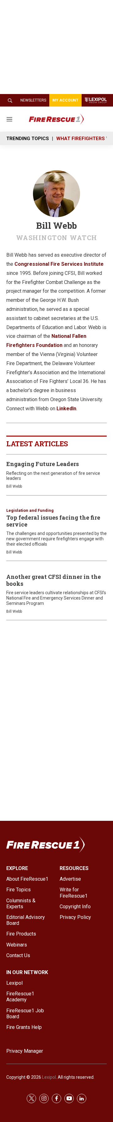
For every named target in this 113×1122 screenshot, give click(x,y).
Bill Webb (14, 486)
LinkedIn (66, 409)
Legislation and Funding (30, 510)
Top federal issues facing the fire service (53, 521)
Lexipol (49, 1077)
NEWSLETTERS (33, 100)
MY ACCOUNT (65, 100)
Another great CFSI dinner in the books (53, 580)
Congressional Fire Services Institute (59, 264)
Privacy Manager (24, 1051)
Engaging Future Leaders (42, 464)
